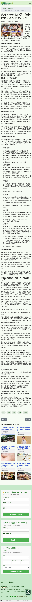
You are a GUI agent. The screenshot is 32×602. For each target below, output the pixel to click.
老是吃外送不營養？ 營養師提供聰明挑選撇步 (23, 447)
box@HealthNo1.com (22, 596)
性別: (4, 555)
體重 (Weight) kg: (7, 533)
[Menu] (30, 3)
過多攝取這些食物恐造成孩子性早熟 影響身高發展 (23, 429)
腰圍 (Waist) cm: (7, 502)
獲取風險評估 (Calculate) (16, 514)
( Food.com (5, 589)
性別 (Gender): (6, 497)
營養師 (25, 412)
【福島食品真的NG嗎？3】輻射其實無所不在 (7, 428)
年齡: (4, 560)
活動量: (4, 565)
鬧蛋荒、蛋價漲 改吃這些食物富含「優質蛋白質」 (23, 465)
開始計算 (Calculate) (16, 540)
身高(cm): (14, 560)
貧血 (20, 412)
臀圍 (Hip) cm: (6, 508)
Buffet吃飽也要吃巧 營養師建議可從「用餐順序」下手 (8, 465)
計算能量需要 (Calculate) (16, 571)
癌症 (14, 412)
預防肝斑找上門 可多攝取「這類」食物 (8, 447)
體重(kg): (23, 560)
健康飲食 (3, 21)
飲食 (9, 412)
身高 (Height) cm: (7, 527)
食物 (3, 412)
